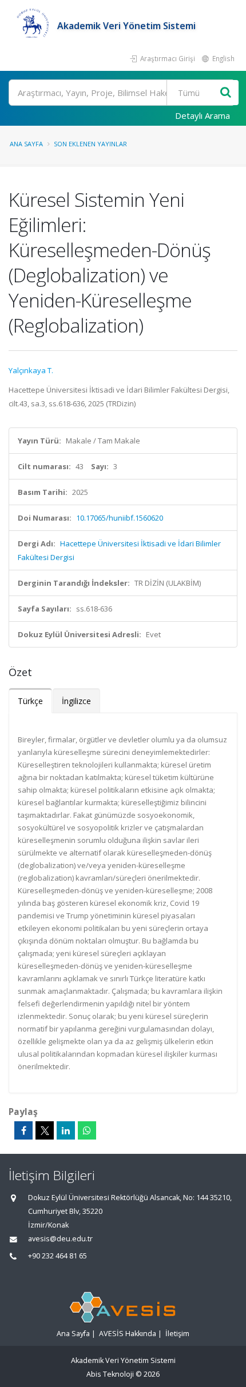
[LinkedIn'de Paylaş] (66, 1130)
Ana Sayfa (26, 143)
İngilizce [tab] (76, 701)
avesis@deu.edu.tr (60, 1239)
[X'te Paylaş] (44, 1130)
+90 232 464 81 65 (57, 1256)
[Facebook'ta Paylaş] (23, 1130)
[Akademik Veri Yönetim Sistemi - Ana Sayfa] (33, 25)
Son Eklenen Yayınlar (90, 143)
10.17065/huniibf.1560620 (119, 518)
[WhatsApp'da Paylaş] (87, 1130)
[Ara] (226, 93)
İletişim (177, 1333)
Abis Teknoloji (110, 1374)
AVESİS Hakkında (127, 1333)
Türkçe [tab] (30, 701)
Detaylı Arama (202, 115)
